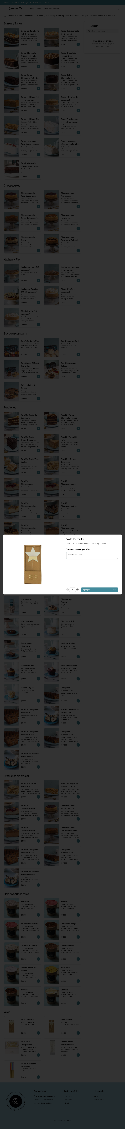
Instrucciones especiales (78, 549)
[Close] (119, 538)
